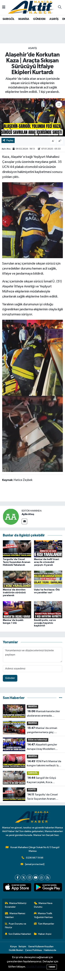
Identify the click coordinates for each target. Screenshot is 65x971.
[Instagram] (29, 877)
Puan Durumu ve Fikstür (15, 926)
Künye (13, 946)
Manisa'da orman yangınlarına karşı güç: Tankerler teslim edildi (42, 731)
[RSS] (47, 877)
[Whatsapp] (41, 877)
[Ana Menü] (3, 7)
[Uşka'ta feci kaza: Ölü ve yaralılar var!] (48, 579)
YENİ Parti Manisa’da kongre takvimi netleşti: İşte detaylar (44, 764)
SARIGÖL (8, 19)
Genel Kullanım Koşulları (41, 946)
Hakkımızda (50, 950)
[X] (23, 877)
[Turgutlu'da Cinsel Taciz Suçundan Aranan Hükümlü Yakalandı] (17, 548)
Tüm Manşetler (46, 924)
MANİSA (23, 19)
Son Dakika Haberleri (19, 934)
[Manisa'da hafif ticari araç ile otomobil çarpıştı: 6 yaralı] (48, 548)
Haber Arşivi (44, 934)
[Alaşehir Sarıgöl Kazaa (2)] (32, 357)
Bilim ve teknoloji (37, 740)
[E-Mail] (24, 521)
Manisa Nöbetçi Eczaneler (15, 905)
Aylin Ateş (6, 149)
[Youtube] (35, 877)
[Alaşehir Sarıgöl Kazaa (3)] (32, 433)
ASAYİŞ (53, 19)
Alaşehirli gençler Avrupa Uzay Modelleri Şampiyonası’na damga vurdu (42, 747)
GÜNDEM (39, 19)
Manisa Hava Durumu (43, 905)
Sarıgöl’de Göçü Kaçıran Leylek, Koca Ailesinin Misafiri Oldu (41, 780)
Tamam (51, 967)
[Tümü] (60, 697)
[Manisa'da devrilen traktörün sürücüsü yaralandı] (17, 579)
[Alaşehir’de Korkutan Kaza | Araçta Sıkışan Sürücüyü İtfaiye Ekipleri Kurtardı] (32, 117)
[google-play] (48, 888)
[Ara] (59, 7)
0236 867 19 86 (34, 857)
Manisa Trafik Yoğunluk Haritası (43, 915)
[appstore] (17, 888)
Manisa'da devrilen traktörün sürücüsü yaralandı (14, 593)
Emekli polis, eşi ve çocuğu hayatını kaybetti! (45, 623)
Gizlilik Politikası (36, 966)
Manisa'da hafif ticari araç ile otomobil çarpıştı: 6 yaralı (46, 562)
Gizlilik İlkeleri (16, 950)
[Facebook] (17, 877)
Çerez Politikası (33, 950)
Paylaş (9, 140)
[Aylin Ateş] (11, 516)
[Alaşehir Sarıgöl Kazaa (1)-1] (32, 220)
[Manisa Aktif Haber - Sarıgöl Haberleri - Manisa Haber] (31, 7)
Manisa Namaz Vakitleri (15, 915)
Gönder (10, 678)
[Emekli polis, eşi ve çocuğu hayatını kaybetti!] (48, 609)
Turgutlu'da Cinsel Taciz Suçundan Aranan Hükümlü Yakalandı (16, 562)
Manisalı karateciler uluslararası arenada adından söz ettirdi (43, 714)
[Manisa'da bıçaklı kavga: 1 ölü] (17, 609)
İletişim (22, 946)
